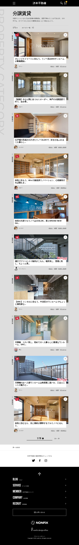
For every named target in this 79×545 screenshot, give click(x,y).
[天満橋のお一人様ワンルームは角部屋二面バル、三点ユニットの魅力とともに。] (41, 370)
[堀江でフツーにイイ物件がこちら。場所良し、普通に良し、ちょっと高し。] (41, 248)
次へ (55, 438)
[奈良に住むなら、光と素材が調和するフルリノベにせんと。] (41, 410)
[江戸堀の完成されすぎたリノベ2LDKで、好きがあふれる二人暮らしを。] (41, 127)
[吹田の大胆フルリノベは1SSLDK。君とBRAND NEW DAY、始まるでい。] (41, 208)
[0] (65, 3)
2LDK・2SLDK (62, 147)
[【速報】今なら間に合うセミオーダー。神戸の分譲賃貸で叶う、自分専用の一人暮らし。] (41, 86)
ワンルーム (63, 66)
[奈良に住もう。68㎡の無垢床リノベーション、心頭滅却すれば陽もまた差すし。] (41, 167)
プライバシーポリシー (39, 536)
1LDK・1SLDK (62, 228)
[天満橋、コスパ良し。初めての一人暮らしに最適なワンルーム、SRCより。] (41, 329)
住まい (52, 66)
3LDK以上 (63, 187)
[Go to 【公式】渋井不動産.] (13, 447)
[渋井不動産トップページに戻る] (39, 3)
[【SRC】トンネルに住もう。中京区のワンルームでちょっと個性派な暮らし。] (41, 289)
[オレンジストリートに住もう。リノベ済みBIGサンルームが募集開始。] (41, 46)
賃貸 (57, 66)
